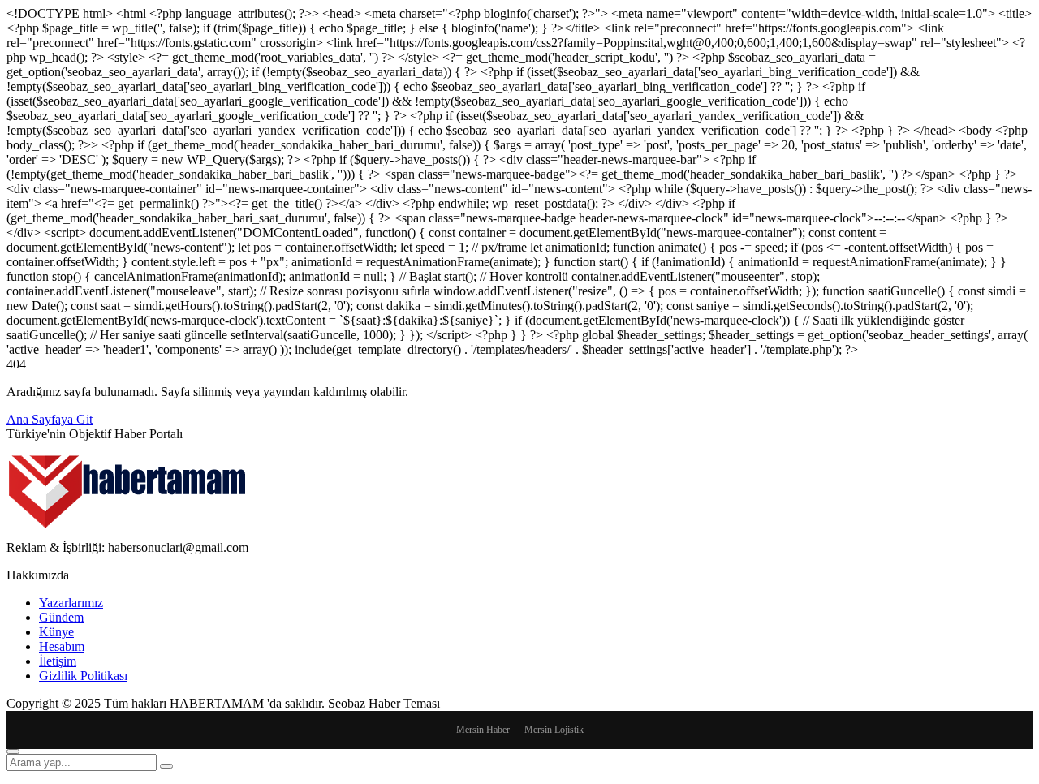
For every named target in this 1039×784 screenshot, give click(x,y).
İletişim (57, 661)
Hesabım (61, 646)
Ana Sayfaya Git (49, 419)
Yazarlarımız (71, 603)
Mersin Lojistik (554, 729)
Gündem (61, 617)
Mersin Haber (483, 729)
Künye (56, 632)
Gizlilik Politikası (83, 676)
